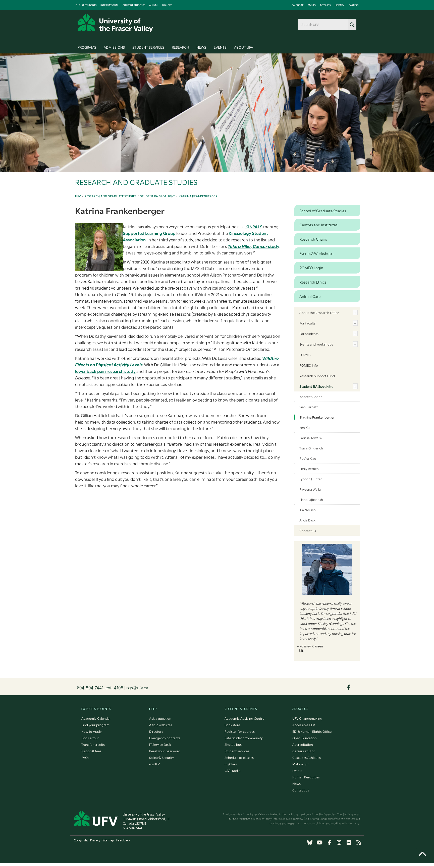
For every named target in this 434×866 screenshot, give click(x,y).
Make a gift (300, 763)
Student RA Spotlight (157, 196)
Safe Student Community (243, 737)
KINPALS (253, 226)
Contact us (307, 530)
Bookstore (232, 724)
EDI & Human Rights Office (312, 731)
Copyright (81, 840)
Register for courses (240, 731)
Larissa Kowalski (311, 437)
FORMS (304, 354)
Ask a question (160, 718)
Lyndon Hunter (310, 478)
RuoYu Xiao (307, 458)
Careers (353, 5)
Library (339, 5)
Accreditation (302, 744)
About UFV (243, 47)
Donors (167, 5)
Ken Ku (304, 427)
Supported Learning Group (149, 233)
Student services (237, 750)
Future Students (86, 5)
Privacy (95, 840)
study (253, 246)
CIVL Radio (233, 770)
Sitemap (108, 840)
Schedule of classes (239, 757)
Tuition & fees (91, 750)
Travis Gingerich (311, 447)
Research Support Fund (317, 375)
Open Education (304, 737)
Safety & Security (161, 757)
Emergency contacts (164, 737)
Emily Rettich (309, 468)
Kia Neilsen (307, 509)
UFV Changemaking (307, 718)
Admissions (114, 47)
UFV (78, 196)
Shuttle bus (233, 744)
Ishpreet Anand (310, 396)
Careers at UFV (303, 750)
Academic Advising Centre (244, 718)
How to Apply (91, 731)
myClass (325, 5)
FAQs (85, 757)
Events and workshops (316, 344)
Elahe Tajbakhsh (311, 499)
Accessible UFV (303, 724)
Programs (87, 47)
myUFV (312, 5)
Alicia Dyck (307, 519)
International (109, 5)
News (201, 47)
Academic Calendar (96, 718)
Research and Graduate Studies (110, 196)
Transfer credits (93, 744)
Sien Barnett (308, 406)
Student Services (148, 47)
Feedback (123, 840)
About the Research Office (319, 312)
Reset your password (164, 750)
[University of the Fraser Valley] (115, 23)
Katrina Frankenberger (198, 196)
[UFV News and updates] (358, 842)
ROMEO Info (308, 365)
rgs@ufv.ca (137, 687)
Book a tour (90, 737)
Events (220, 47)
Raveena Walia (310, 489)
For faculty (307, 322)
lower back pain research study (105, 371)
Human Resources (306, 776)
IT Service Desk (160, 744)
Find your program (95, 724)
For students (308, 333)
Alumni (153, 5)
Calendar (298, 5)
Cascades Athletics (306, 757)
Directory (156, 731)
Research (180, 47)
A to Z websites (160, 724)
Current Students (134, 5)
